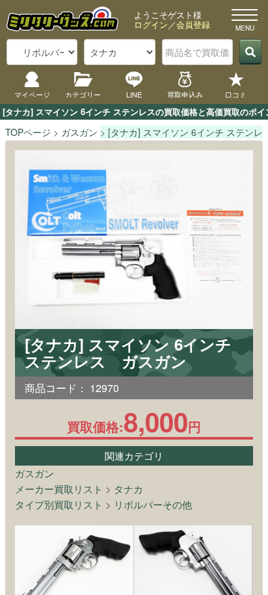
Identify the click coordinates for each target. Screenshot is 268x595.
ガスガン (34, 473)
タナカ (128, 489)
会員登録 (193, 24)
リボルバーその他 (153, 504)
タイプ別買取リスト (59, 504)
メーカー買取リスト (59, 489)
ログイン (151, 24)
